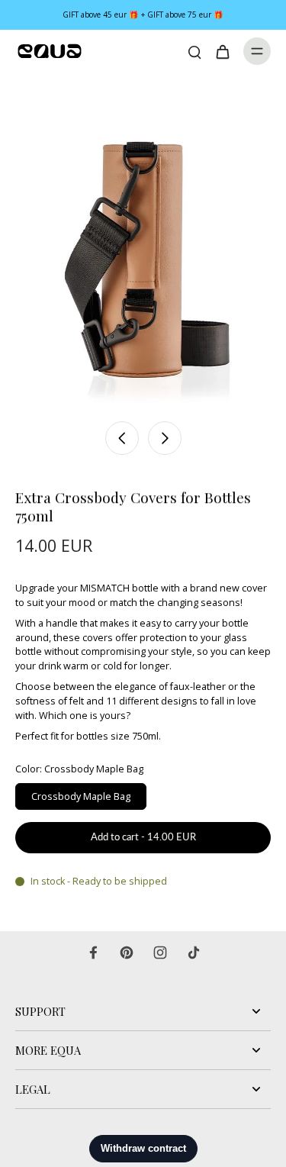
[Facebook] (93, 952)
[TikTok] (193, 952)
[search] (194, 51)
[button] (143, 837)
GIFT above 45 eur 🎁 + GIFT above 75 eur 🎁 (143, 14)
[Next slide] (165, 438)
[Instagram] (160, 952)
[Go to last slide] (122, 438)
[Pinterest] (126, 952)
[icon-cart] (222, 51)
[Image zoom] (143, 243)
